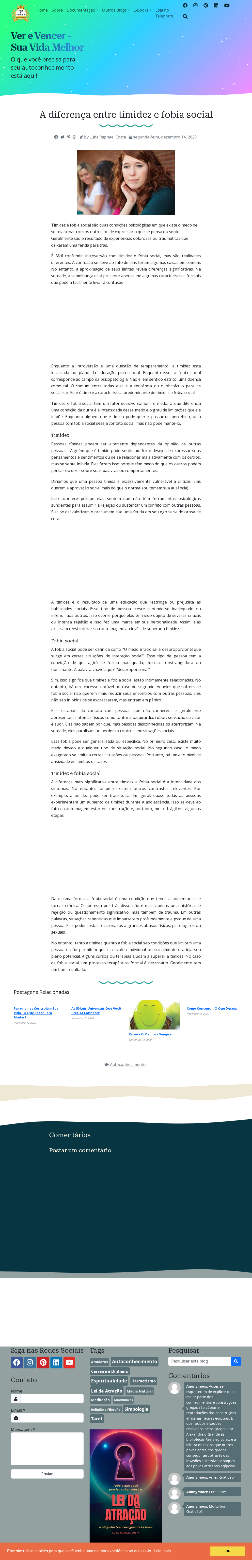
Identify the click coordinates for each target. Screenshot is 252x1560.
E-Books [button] (141, 10)
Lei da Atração (106, 1391)
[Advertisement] (126, 335)
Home (42, 10)
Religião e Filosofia (106, 1409)
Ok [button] (227, 1551)
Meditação (100, 1399)
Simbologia (136, 1409)
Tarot (97, 1419)
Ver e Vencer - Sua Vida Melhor (47, 41)
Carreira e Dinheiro (109, 1371)
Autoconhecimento (128, 1064)
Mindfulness (123, 1400)
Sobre (57, 10)
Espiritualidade (109, 1380)
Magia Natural (140, 1391)
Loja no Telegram (164, 13)
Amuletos (99, 1362)
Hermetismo (143, 1381)
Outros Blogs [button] (114, 10)
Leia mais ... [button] (164, 1551)
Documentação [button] (81, 10)
